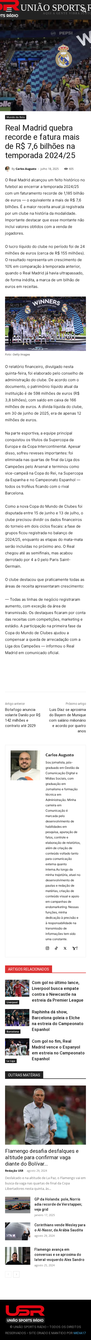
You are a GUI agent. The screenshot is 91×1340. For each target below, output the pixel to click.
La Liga (11, 1061)
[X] (65, 947)
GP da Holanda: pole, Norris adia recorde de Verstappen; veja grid (58, 1204)
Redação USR (14, 1170)
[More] (71, 681)
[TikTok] (56, 947)
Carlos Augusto (26, 169)
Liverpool (12, 1002)
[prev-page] (8, 1274)
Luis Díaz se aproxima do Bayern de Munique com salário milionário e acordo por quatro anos (67, 720)
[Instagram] (47, 947)
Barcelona (13, 1031)
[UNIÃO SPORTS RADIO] (25, 1314)
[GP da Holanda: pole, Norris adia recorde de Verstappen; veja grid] (17, 1205)
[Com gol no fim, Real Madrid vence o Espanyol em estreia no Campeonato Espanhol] (17, 1046)
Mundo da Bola (16, 117)
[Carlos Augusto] (8, 168)
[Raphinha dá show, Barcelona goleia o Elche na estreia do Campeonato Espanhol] (17, 1017)
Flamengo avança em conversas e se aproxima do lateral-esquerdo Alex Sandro (59, 1254)
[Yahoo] (74, 947)
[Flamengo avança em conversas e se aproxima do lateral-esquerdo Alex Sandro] (17, 1256)
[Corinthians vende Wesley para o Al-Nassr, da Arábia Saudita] (17, 1231)
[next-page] (16, 1274)
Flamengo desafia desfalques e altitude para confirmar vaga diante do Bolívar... (42, 1157)
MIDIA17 (80, 1333)
